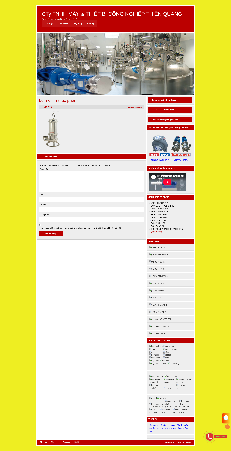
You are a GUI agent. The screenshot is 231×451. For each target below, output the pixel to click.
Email (43, 205)
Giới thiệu (49, 24)
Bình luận (45, 169)
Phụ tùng (77, 24)
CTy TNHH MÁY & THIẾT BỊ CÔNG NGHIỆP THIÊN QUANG (112, 14)
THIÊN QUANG (46, 107)
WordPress (177, 442)
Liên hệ (90, 24)
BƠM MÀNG (156, 232)
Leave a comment (135, 107)
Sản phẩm (63, 24)
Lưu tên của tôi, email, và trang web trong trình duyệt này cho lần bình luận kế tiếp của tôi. (80, 228)
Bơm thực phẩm (181, 160)
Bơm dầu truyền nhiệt (160, 160)
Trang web (44, 215)
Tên (42, 195)
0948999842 (221, 436)
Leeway (188, 442)
